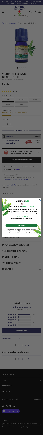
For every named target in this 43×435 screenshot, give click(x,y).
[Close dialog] (40, 200)
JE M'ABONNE (21, 225)
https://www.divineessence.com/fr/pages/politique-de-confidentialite (21, 233)
